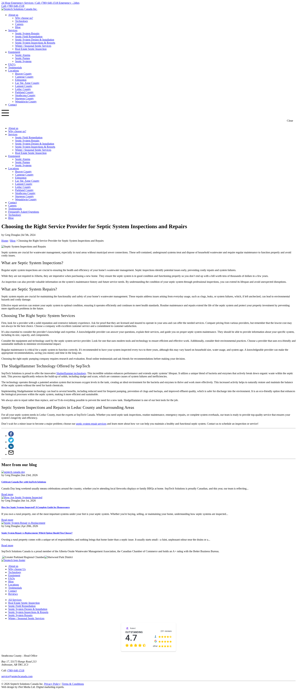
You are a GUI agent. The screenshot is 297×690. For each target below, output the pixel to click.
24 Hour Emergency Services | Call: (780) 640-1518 (30, 2)
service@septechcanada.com (16, 676)
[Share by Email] (11, 454)
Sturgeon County (24, 98)
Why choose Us (17, 569)
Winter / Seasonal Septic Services (33, 45)
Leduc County (23, 89)
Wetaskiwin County (26, 101)
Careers (19, 24)
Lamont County (23, 86)
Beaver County (23, 73)
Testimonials (15, 67)
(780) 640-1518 (15, 670)
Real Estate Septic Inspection (31, 48)
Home (4, 240)
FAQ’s (11, 64)
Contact (12, 104)
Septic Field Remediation (28, 36)
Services (12, 30)
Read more (7, 494)
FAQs (11, 578)
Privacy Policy (52, 683)
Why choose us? (24, 18)
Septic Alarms (22, 55)
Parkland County (24, 92)
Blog (17, 27)
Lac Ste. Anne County (27, 83)
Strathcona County (25, 95)
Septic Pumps (22, 58)
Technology (21, 21)
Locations (13, 70)
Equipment (14, 52)
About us (13, 14)
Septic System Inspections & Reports (35, 42)
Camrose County (24, 76)
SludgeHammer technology (71, 373)
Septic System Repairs (27, 33)
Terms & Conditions (73, 683)
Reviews (13, 593)
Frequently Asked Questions (23, 211)
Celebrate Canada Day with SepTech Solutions (23, 482)
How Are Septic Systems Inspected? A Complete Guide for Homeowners (35, 507)
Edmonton (20, 79)
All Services (14, 599)
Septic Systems (23, 61)
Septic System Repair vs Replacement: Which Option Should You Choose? (37, 533)
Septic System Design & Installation (34, 39)
